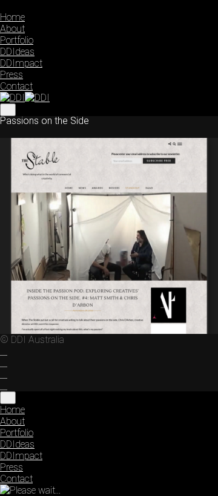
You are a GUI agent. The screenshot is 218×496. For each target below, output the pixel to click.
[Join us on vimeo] (3, 386)
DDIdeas (17, 51)
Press (11, 74)
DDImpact (21, 63)
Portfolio (16, 40)
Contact (16, 86)
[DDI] (25, 97)
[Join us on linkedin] (3, 374)
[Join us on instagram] (3, 363)
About (12, 28)
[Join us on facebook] (3, 351)
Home (12, 17)
